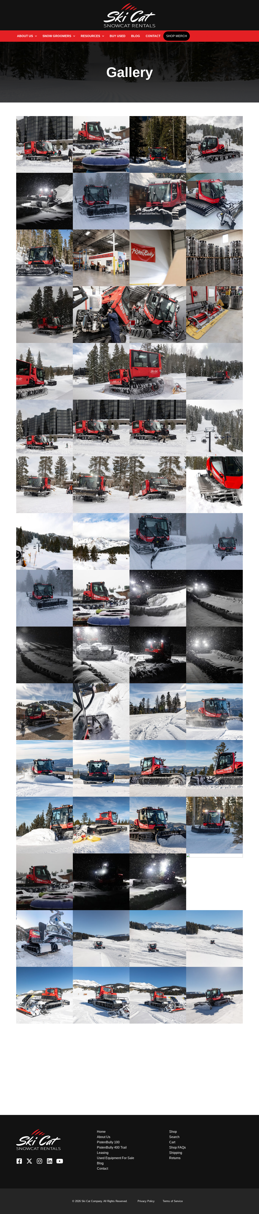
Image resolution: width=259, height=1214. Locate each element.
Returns (174, 1158)
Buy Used (117, 36)
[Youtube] (60, 1161)
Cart (172, 1142)
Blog (135, 36)
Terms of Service (173, 1201)
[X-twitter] (29, 1161)
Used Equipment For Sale (115, 1158)
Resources (90, 36)
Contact (153, 36)
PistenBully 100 (108, 1142)
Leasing (102, 1152)
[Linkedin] (50, 1161)
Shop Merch (176, 36)
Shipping (175, 1152)
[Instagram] (39, 1161)
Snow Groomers (56, 36)
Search (174, 1137)
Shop (173, 1131)
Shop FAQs (177, 1147)
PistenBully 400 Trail (112, 1147)
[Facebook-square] (19, 1161)
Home (101, 1131)
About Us (25, 36)
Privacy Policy (146, 1201)
